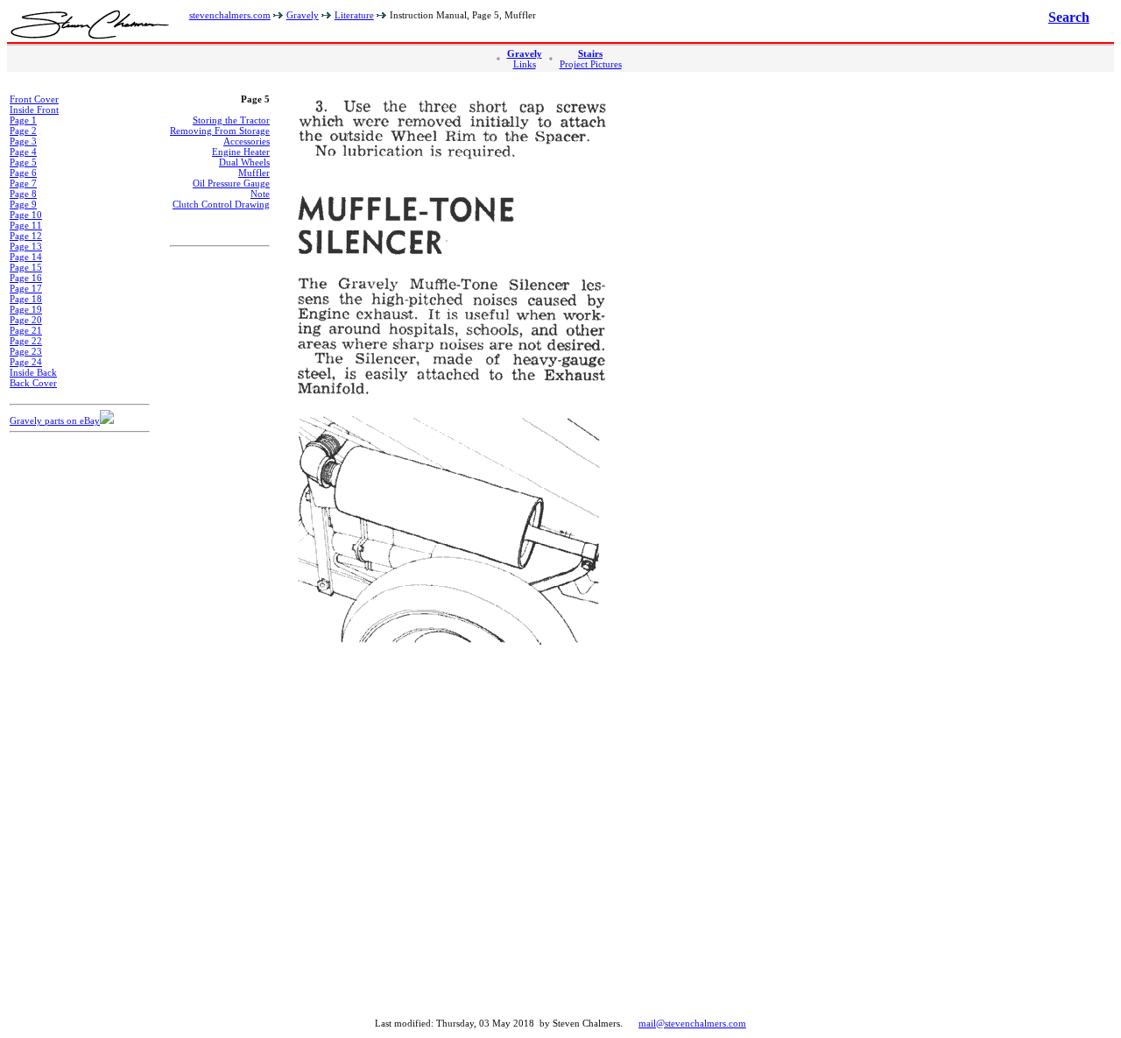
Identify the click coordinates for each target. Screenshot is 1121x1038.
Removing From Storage (220, 130)
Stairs (590, 53)
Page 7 (23, 183)
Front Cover (34, 99)
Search (1068, 17)
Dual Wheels (244, 162)
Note (260, 193)
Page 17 (26, 288)
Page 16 (26, 277)
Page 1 (23, 120)
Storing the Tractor (231, 120)
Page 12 (26, 235)
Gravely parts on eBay (55, 420)
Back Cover (33, 383)
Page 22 (26, 340)
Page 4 (23, 151)
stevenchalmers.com (230, 15)
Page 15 (26, 267)
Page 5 (23, 162)
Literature (354, 15)
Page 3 (23, 141)
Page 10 (26, 214)
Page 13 (26, 246)
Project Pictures (591, 64)
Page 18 (26, 298)
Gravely (302, 15)
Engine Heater (241, 151)
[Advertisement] (80, 710)
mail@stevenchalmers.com (692, 1023)
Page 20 (26, 319)
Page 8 (23, 193)
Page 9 (23, 204)
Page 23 (26, 351)
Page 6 (23, 172)
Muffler (254, 172)
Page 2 (23, 130)
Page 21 (26, 330)
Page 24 (26, 362)
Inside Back (33, 372)
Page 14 (26, 256)
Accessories (246, 141)
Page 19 (26, 309)
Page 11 (26, 225)
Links (524, 64)
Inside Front (34, 109)
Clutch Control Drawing (221, 204)
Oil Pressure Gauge (231, 183)
